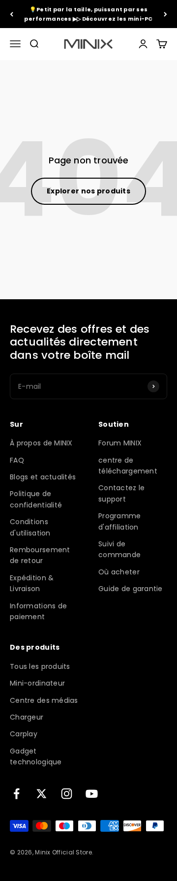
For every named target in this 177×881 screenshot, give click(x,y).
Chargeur (26, 717)
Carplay (23, 734)
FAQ (17, 460)
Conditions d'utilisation (30, 527)
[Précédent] (11, 14)
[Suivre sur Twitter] (41, 793)
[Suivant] (165, 14)
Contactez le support (121, 493)
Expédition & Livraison (32, 583)
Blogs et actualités (43, 477)
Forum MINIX (120, 443)
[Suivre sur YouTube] (91, 793)
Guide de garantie (130, 589)
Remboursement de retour (40, 555)
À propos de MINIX (41, 443)
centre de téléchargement (127, 465)
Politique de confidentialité (36, 499)
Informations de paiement (38, 611)
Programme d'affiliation (119, 521)
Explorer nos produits (88, 191)
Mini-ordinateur (37, 683)
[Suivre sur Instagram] (66, 793)
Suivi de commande (119, 549)
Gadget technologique (36, 756)
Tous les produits (40, 666)
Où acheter (119, 572)
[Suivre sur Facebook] (16, 793)
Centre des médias (44, 700)
